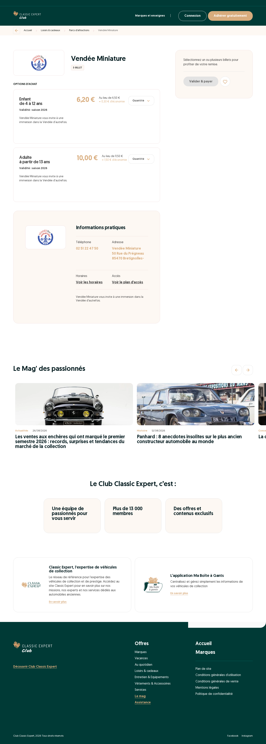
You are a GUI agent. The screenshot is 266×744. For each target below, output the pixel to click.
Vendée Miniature (108, 30)
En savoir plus (58, 602)
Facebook (232, 736)
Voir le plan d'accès (127, 282)
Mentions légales (207, 687)
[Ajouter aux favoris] (225, 81)
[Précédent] (236, 370)
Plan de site (203, 669)
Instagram (247, 736)
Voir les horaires (89, 282)
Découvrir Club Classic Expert (35, 666)
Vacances (141, 658)
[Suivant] (248, 370)
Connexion (192, 15)
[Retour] (16, 30)
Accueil (28, 30)
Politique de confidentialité (214, 694)
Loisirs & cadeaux (50, 30)
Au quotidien (143, 664)
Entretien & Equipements (152, 677)
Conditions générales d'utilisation (218, 675)
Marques (141, 652)
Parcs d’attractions (79, 30)
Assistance (143, 702)
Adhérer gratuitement (230, 15)
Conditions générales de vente (217, 681)
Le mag (140, 696)
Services (140, 690)
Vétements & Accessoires (153, 683)
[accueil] (27, 16)
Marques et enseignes (150, 15)
